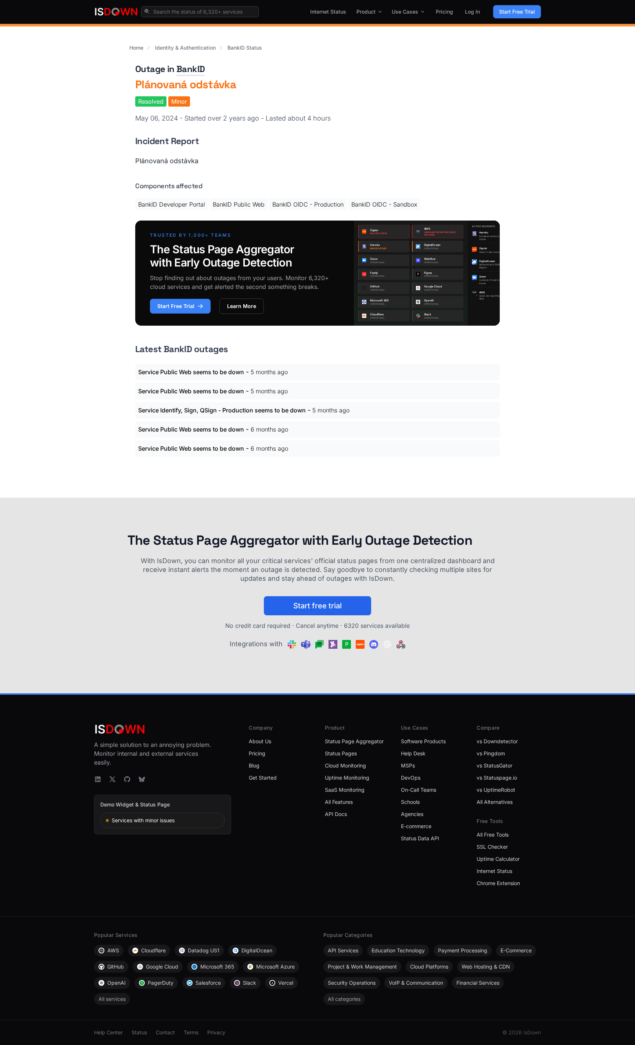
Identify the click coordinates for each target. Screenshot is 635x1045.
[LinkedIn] (97, 779)
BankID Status (244, 47)
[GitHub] (127, 779)
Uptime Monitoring (347, 777)
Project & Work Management (362, 966)
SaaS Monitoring (345, 790)
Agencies (412, 814)
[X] (112, 779)
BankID (190, 69)
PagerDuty (160, 983)
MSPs (408, 765)
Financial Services (477, 983)
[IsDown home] (116, 11)
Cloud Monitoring (345, 765)
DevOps (410, 777)
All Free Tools (493, 834)
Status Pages (341, 753)
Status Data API (420, 838)
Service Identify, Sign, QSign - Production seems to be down (222, 410)
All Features (339, 802)
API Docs (336, 814)
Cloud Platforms (429, 966)
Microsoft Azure (275, 966)
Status (139, 1032)
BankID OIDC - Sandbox (384, 204)
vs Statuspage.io (497, 777)
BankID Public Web (239, 204)
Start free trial (317, 605)
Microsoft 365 (217, 966)
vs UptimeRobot (496, 790)
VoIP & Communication (416, 983)
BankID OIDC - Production (308, 204)
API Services (343, 950)
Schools (410, 802)
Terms (191, 1032)
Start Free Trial (517, 11)
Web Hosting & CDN (486, 966)
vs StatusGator (494, 765)
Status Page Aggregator (354, 741)
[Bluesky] (142, 779)
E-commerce (416, 826)
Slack (249, 983)
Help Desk (413, 753)
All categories (344, 999)
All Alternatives (495, 802)
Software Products (423, 741)
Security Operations (352, 983)
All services (112, 999)
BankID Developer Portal (171, 204)
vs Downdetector (497, 741)
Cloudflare (153, 950)
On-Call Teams (418, 790)
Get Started (263, 777)
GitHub (115, 966)
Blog (254, 765)
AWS (113, 950)
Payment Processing (462, 950)
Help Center (108, 1032)
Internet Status (328, 11)
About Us (260, 741)
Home (136, 47)
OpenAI (116, 983)
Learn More (241, 306)
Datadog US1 (203, 950)
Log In (472, 11)
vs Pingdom (491, 753)
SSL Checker (492, 847)
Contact (165, 1032)
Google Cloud (162, 966)
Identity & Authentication (185, 47)
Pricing (444, 11)
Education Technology (398, 950)
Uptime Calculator (498, 859)
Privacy (216, 1032)
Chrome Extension (498, 883)
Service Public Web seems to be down (191, 372)
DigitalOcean (256, 950)
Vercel (285, 983)
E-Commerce (516, 950)
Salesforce (208, 983)
